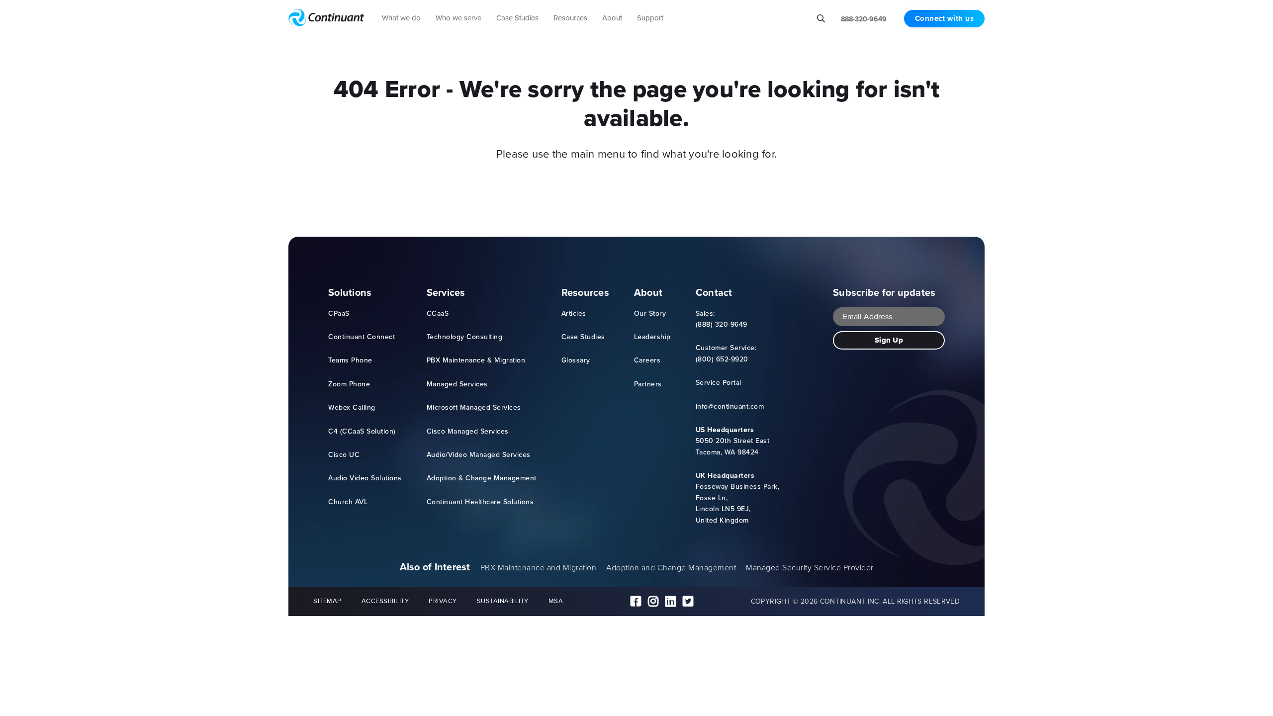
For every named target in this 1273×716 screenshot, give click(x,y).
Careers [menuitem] (647, 360)
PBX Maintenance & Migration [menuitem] (476, 360)
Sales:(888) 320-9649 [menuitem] (721, 319)
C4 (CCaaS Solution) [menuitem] (362, 431)
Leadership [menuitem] (652, 337)
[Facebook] (636, 602)
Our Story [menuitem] (650, 313)
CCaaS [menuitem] (438, 313)
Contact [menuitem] (714, 292)
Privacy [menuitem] (443, 601)
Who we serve (458, 17)
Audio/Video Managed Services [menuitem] (479, 454)
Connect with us (944, 18)
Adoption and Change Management (671, 567)
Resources (570, 17)
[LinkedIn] (670, 602)
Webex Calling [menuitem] (351, 407)
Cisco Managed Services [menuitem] (468, 431)
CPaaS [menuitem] (339, 313)
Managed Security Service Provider (810, 567)
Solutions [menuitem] (349, 292)
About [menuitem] (648, 292)
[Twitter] (688, 602)
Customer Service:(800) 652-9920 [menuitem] (726, 353)
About (612, 17)
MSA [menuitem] (555, 601)
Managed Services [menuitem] (457, 384)
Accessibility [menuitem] (385, 601)
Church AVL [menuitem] (347, 502)
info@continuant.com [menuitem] (730, 406)
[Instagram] (653, 602)
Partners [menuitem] (648, 384)
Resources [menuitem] (585, 292)
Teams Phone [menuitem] (350, 360)
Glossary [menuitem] (575, 360)
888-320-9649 (864, 19)
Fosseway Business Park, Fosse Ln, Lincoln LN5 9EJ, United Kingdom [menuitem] (738, 498)
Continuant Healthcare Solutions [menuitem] (480, 502)
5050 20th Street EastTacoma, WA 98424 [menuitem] (733, 441)
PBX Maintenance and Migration (538, 567)
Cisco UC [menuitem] (344, 454)
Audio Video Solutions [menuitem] (365, 478)
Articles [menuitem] (573, 313)
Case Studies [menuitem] (583, 337)
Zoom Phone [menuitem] (349, 384)
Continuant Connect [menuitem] (361, 337)
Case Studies (517, 17)
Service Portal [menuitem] (718, 382)
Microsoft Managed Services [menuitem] (474, 407)
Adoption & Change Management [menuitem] (482, 478)
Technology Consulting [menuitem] (465, 337)
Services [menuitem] (446, 292)
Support (650, 17)
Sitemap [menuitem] (327, 601)
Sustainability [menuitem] (503, 601)
